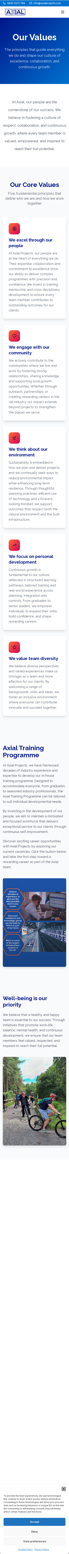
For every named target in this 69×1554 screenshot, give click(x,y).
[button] (63, 1489)
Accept (34, 1522)
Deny (34, 1531)
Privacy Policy (41, 1549)
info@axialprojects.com (47, 3)
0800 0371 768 (16, 3)
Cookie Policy (25, 1549)
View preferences (34, 1541)
